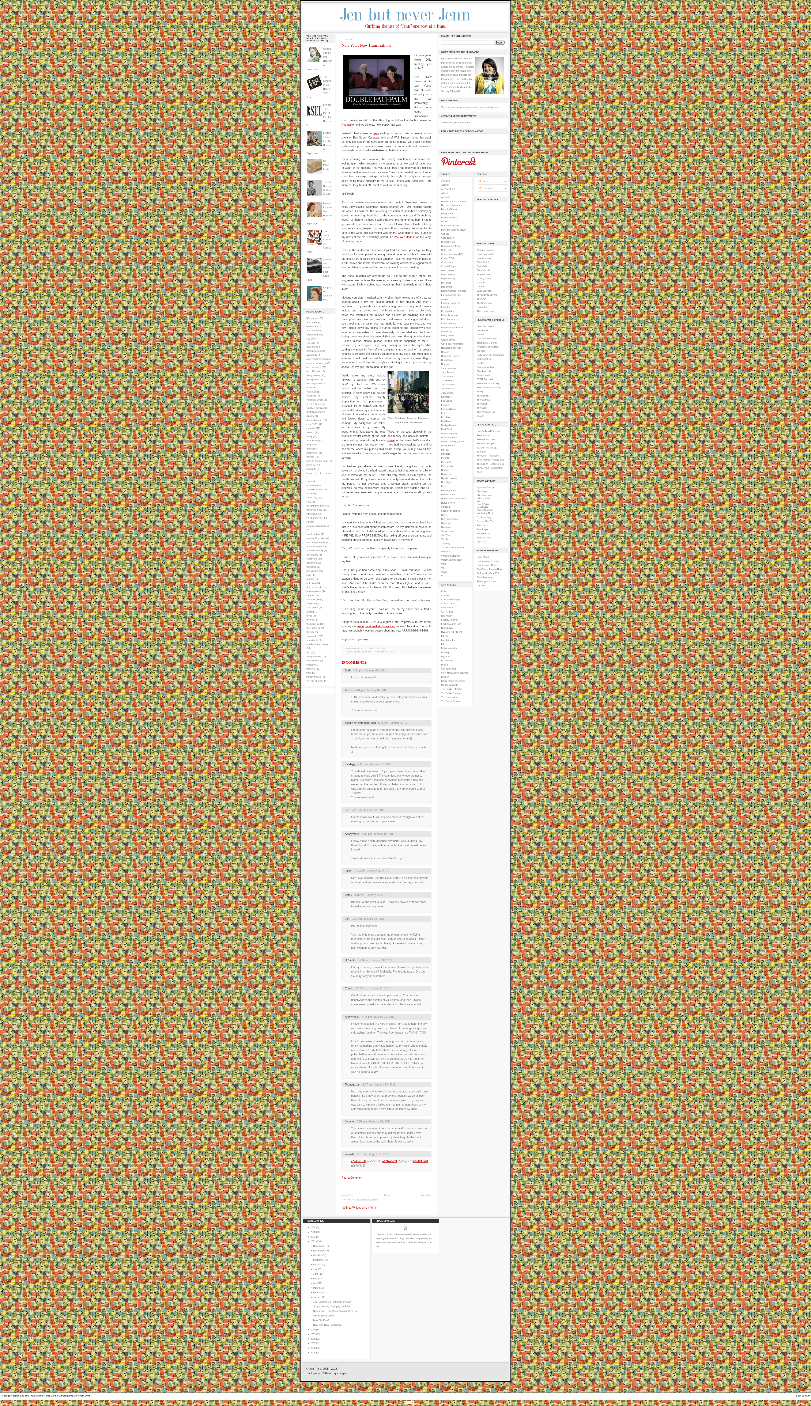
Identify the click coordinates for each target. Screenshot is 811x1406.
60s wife (310, 338)
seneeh (349, 1154)
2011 (313, 1241)
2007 (313, 1343)
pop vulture (312, 571)
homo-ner (311, 465)
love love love (313, 534)
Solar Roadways (485, 577)
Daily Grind (482, 266)
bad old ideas (313, 371)
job (307, 522)
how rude (311, 469)
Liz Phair (445, 417)
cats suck (311, 391)
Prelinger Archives (486, 439)
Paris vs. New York (486, 521)
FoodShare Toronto (487, 569)
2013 (313, 1232)
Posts (484, 181)
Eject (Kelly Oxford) (487, 342)
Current (480, 334)
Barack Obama (449, 209)
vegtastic (311, 664)
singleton (311, 603)
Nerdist (480, 363)
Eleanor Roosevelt (450, 303)
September (319, 1260)
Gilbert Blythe (448, 339)
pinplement (311, 562)
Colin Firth (446, 250)
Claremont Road (484, 494)
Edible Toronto (483, 497)
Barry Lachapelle (485, 254)
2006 (313, 1348)
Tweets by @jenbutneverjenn (456, 122)
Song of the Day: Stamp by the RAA (331, 1306)
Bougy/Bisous (484, 258)
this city (310, 632)
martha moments (315, 546)
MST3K (445, 449)
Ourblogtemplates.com (71, 1395)
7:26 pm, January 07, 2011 (368, 810)
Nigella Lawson (449, 478)
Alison (348, 690)
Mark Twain (447, 429)
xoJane (480, 416)
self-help (310, 595)
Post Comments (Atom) (366, 1199)
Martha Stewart (449, 433)
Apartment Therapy (486, 487)
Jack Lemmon (448, 368)
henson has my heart (317, 461)
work (309, 672)
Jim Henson (447, 376)
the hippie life (313, 624)
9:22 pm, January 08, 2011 (368, 918)
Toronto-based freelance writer (411, 1234)
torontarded (312, 636)
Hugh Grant (447, 360)
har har (310, 456)
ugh (308, 652)
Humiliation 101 (314, 489)
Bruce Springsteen (450, 225)
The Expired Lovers (487, 294)
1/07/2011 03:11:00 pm (374, 648)
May (315, 1278)
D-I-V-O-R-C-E (314, 404)
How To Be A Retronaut (488, 431)
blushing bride (313, 383)
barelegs (350, 764)
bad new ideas (313, 367)
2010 (313, 1329)
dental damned (313, 412)
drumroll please (314, 420)
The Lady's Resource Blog (490, 464)
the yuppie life (313, 628)
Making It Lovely (485, 509)
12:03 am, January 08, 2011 (371, 870)
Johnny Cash (448, 388)
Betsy (348, 895)
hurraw (310, 493)
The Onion (482, 403)
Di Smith (350, 960)
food (308, 444)
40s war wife (312, 318)
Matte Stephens (449, 437)
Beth (348, 670)
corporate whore (314, 399)
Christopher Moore (450, 246)
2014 (313, 1227)
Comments (487, 188)
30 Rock (445, 180)
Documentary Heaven (488, 565)
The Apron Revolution (488, 455)
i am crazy (311, 497)
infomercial (311, 514)
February (318, 1292)
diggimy (310, 416)
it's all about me (314, 518)
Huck (309, 481)
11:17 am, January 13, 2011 (378, 1084)
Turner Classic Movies (452, 547)
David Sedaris (448, 274)
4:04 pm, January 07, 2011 (371, 690)
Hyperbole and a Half (487, 346)
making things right (316, 538)
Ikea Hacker (482, 506)
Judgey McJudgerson (317, 526)
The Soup (482, 407)
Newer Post (347, 1195)
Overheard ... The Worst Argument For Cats (335, 1311)
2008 (313, 1339)
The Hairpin (483, 395)
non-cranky (312, 554)
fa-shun (310, 432)
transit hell (311, 640)
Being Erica (447, 213)
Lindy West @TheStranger (490, 355)
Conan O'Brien (448, 258)
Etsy (479, 500)
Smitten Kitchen (484, 537)
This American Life (486, 412)
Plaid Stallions (484, 435)
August (317, 1264)
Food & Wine (483, 503)
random (310, 579)
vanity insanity (313, 656)
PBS (496, 573)
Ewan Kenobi (483, 270)
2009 (313, 1334)
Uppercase (481, 541)
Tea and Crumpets (486, 443)
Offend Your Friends (323, 1315)
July (315, 1269)
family (309, 436)
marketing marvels (315, 542)
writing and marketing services (376, 626)
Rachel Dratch (448, 494)
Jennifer (349, 1121)
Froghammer (483, 274)
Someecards (483, 375)
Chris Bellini (483, 262)
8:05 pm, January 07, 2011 (378, 833)
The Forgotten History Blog (490, 459)
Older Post (426, 1195)
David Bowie (447, 270)
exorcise (310, 428)
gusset (390, 440)
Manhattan (485, 513)
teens (309, 615)
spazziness (312, 607)
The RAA (481, 299)
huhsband (311, 485)
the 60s (310, 619)
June (316, 1274)
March (316, 1287)
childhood (311, 395)
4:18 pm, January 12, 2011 (378, 1016)
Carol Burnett (448, 242)
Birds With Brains (485, 326)
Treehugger (483, 581)
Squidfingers (340, 1373)
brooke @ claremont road (360, 722)
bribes (309, 387)
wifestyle (310, 668)
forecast (310, 448)
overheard (311, 558)
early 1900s (312, 424)
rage (308, 575)
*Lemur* (481, 282)
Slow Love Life (484, 371)
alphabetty (311, 355)
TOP (807, 1395)
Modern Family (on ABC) (453, 441)
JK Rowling (447, 380)
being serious (313, 375)
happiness (311, 452)
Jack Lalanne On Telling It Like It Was (332, 1301)
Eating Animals (448, 290)
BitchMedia (482, 330)
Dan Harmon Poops (487, 338)
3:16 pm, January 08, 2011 (370, 895)
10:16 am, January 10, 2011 (375, 960)
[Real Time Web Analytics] (405, 1404)
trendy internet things (317, 644)
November (319, 1250)
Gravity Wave (484, 278)
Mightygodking (484, 359)
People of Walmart (486, 367)
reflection (311, 583)
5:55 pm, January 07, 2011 (394, 722)
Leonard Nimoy (449, 409)
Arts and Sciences (486, 250)
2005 (313, 1352)
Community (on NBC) (452, 254)
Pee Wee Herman (404, 237)
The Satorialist (483, 533)
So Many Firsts (326, 165)
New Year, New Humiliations (366, 45)
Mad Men (446, 421)
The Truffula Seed (486, 311)
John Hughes (448, 384)
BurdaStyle (482, 491)
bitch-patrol (312, 379)
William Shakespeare (452, 559)
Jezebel (481, 350)
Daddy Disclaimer (315, 408)
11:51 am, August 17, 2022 (372, 1154)
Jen (347, 810)
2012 (313, 1236)
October (317, 1255)
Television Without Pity (488, 383)
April (315, 1283)
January (317, 1297)
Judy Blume (447, 392)
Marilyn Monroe (449, 425)
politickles (311, 566)
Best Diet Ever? (321, 1320)
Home (387, 1195)
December (319, 1246)
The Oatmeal (483, 399)
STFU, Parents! (485, 379)
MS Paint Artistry (314, 550)
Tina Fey (445, 543)
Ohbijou (480, 286)
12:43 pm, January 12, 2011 (373, 988)
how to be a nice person (318, 473)
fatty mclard (312, 440)
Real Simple (482, 529)
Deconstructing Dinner (488, 561)
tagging (310, 611)
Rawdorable (482, 525)
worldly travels (313, 676)
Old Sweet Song (484, 517)
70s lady (310, 342)
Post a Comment (352, 1177)
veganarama (312, 660)
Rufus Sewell (447, 502)
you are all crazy (315, 681)
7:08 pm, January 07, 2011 (374, 764)
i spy (308, 501)
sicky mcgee (313, 599)
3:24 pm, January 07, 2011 (369, 670)
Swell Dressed (484, 290)
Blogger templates (14, 1395)
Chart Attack (483, 557)
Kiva (491, 573)
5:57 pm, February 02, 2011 (374, 1121)
